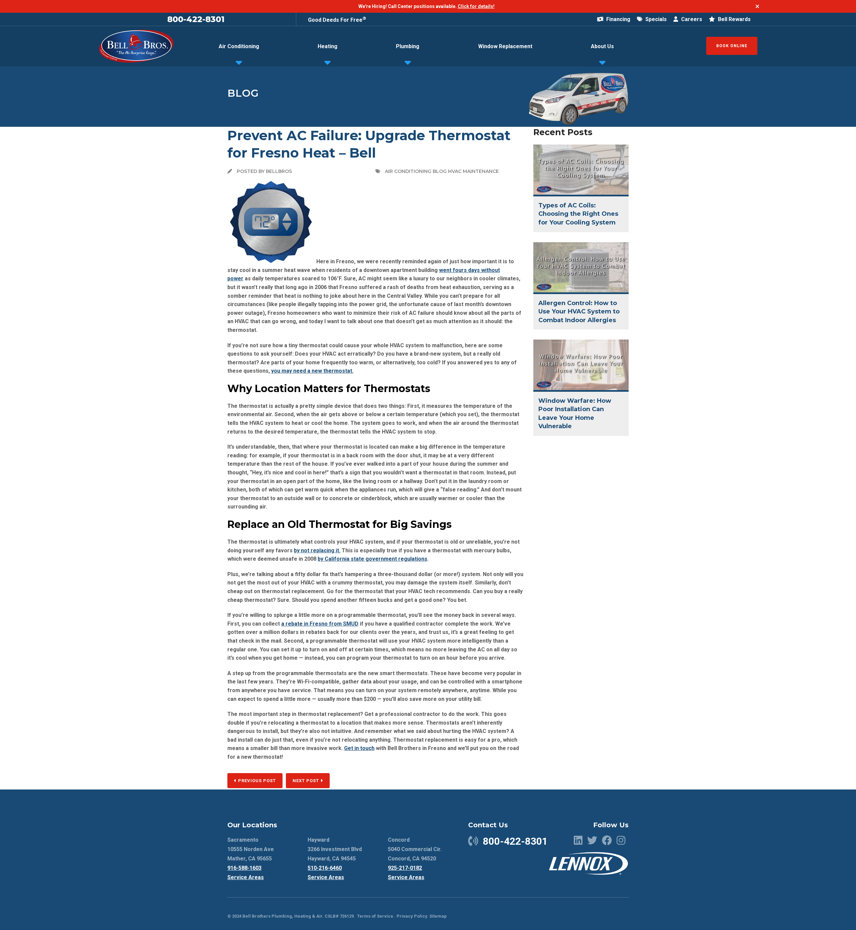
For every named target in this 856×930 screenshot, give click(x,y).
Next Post (306, 780)
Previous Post (256, 780)
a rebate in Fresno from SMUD (319, 624)
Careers (691, 19)
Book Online (731, 45)
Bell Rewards (734, 19)
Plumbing (407, 46)
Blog (243, 93)
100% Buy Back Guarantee (340, 19)
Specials (655, 19)
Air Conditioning (239, 46)
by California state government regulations (372, 559)
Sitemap (438, 916)
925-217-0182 (405, 868)
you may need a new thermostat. (312, 371)
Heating (327, 46)
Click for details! (476, 6)
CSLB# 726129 (339, 916)
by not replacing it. (317, 550)
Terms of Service (375, 916)
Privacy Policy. (412, 916)
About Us (602, 46)
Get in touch (359, 748)
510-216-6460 (325, 868)
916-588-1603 (244, 868)
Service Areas (245, 877)
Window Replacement (505, 46)
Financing (617, 19)
